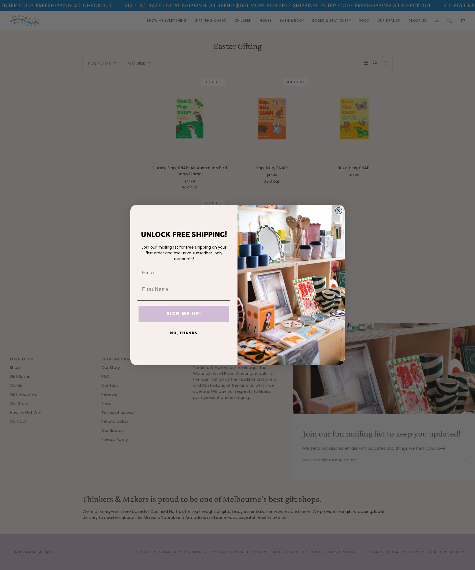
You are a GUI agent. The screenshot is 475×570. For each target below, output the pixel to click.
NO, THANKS (184, 333)
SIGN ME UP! (184, 314)
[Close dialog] (338, 210)
